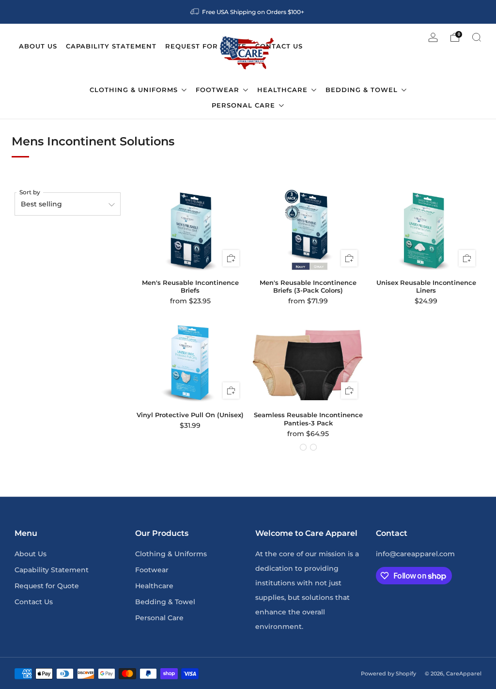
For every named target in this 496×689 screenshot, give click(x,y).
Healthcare (283, 90)
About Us (30, 553)
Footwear (219, 90)
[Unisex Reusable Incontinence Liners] (426, 230)
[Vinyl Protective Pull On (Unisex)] (190, 363)
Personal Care (245, 105)
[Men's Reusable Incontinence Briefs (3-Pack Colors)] (308, 230)
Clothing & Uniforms (135, 90)
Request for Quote (47, 585)
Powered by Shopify (388, 673)
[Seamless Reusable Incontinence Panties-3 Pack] (308, 363)
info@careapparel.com (415, 553)
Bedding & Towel (363, 90)
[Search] (476, 37)
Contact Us (34, 601)
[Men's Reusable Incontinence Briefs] (190, 230)
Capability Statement (52, 569)
